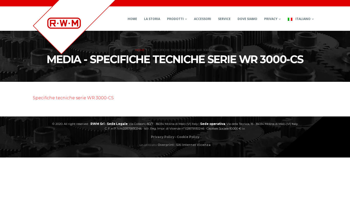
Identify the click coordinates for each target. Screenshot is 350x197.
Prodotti (175, 19)
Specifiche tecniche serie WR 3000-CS (73, 97)
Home (132, 19)
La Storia (152, 19)
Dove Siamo (247, 19)
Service (224, 19)
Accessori (202, 19)
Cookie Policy (188, 137)
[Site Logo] (74, 27)
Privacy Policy (162, 137)
